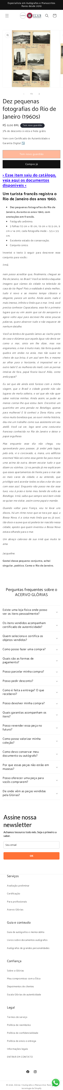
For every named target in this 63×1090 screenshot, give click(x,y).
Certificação (13, 894)
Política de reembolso (19, 1025)
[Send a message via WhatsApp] (55, 1082)
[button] (7, 16)
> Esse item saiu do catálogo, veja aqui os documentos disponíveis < (29, 180)
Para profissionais (17, 902)
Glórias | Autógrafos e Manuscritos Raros (33, 1085)
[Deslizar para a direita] (39, 94)
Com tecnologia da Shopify (39, 1086)
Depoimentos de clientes (20, 987)
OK (31, 855)
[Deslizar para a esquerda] (24, 94)
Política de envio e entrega (21, 1041)
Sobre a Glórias (15, 971)
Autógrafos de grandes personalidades (28, 948)
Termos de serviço (17, 1017)
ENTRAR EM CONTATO (20, 1057)
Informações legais (17, 1049)
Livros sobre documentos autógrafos (27, 940)
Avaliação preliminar (18, 886)
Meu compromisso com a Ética (23, 979)
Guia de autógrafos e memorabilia (25, 932)
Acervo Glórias (15, 910)
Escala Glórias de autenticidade (24, 995)
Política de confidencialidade (22, 1033)
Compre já (31, 164)
